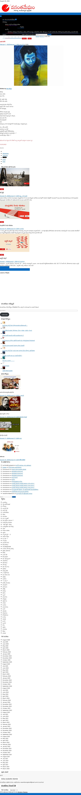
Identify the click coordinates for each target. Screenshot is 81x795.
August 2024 (6, 688)
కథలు (18, 24)
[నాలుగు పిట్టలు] (4, 363)
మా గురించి (5, 19)
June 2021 (6, 760)
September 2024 (7, 686)
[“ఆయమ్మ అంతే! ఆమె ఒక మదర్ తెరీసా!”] (4, 353)
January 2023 (6, 726)
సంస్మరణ (5, 540)
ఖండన (4, 621)
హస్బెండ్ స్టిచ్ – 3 (7, 534)
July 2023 (5, 714)
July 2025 (5, 666)
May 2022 (5, 738)
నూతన (18, 37)
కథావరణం (10, 31)
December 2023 (7, 704)
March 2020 (6, 768)
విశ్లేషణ (4, 576)
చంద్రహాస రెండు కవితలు (6, 225)
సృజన (4, 595)
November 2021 (7, 750)
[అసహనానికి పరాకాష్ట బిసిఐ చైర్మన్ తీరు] (40, 382)
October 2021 (6, 752)
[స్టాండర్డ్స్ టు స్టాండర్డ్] (40, 425)
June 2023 (6, 716)
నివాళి (4, 609)
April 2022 (5, 740)
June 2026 (6, 644)
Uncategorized (7, 546)
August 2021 (6, 756)
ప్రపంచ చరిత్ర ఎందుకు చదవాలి (19, 469)
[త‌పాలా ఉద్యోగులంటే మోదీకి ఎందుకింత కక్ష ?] (4, 333)
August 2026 (6, 640)
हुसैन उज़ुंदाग (22, 459)
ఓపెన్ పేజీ (51, 31)
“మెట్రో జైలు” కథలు (7, 524)
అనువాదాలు (5, 607)
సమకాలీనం (37, 31)
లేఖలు (4, 631)
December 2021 (7, 748)
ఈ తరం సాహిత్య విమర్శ (59, 31)
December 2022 (7, 728)
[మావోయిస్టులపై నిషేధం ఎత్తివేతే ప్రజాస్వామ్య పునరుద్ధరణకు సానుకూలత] (4, 338)
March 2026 (6, 650)
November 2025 (7, 658)
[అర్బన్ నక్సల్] (40, 243)
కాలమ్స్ (7, 29)
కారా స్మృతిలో (6, 518)
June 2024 (6, 692)
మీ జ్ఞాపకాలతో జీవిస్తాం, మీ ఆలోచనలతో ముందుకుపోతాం (25, 489)
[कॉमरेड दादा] (40, 446)
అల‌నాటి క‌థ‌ (5, 508)
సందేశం (4, 605)
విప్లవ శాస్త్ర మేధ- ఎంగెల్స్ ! (4, 414)
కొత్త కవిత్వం (68, 31)
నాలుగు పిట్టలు (6, 365)
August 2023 (6, 712)
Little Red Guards (7, 370)
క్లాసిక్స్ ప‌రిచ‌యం (6, 582)
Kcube (4, 467)
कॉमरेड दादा (2, 457)
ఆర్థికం (4, 627)
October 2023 (6, 708)
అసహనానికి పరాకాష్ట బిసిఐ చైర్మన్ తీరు (7, 392)
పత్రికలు (4, 34)
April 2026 (5, 648)
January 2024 (6, 702)
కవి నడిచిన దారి (6, 574)
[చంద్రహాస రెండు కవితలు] (40, 210)
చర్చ (21, 37)
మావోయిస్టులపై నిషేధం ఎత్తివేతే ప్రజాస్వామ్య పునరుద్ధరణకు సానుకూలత (19, 340)
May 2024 (5, 694)
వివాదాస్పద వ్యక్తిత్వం (4, 267)
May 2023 (5, 718)
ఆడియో (4, 633)
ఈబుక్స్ (4, 619)
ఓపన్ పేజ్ (5, 510)
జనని (20, 438)
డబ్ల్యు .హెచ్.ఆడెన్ (23, 196)
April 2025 (5, 672)
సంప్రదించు (33, 34)
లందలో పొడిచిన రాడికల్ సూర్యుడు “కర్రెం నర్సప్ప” (23, 483)
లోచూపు (29, 31)
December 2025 (7, 656)
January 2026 (6, 654)
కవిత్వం (7, 24)
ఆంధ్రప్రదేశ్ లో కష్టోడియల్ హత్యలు (24, 493)
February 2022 (7, 744)
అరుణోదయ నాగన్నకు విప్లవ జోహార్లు (20, 491)
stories (4, 611)
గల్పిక (4, 528)
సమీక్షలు (15, 24)
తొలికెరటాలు (5, 615)
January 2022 (6, 746)
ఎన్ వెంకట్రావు (21, 261)
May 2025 (5, 670)
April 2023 (5, 720)
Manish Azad (23, 417)
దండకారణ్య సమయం (7, 522)
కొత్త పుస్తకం (5, 556)
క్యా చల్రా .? (5, 538)
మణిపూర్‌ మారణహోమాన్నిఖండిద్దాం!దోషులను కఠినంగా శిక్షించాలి (15, 269)
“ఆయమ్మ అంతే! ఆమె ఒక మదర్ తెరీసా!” (12, 355)
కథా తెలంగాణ (6, 566)
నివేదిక (4, 603)
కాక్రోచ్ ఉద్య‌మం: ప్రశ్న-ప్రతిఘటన (23, 465)
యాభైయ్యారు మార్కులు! (17, 471)
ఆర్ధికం (33, 31)
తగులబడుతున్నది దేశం (17, 481)
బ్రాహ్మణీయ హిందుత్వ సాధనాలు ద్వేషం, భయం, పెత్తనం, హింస (17, 330)
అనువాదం (5, 597)
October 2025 (6, 660)
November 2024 (7, 682)
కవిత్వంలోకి (16, 31)
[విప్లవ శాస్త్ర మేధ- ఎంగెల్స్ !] (40, 403)
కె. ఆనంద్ (21, 395)
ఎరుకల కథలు (6, 536)
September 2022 (7, 734)
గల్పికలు (22, 26)
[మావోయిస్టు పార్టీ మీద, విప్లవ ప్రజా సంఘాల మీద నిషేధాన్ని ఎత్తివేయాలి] (4, 348)
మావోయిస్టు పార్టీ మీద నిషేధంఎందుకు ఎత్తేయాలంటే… (15, 325)
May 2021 (5, 762)
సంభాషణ (5, 629)
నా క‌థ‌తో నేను (6, 572)
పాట (4, 625)
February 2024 (7, 700)
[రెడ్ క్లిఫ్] (40, 177)
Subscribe (4, 314)
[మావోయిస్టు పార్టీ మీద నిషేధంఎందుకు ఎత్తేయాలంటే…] (4, 323)
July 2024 (5, 690)
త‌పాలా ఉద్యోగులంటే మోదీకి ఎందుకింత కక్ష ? (13, 335)
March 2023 (6, 722)
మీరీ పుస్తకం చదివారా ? (8, 520)
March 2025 (6, 674)
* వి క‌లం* (5, 580)
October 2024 (6, 684)
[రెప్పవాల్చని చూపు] (4, 358)
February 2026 (7, 652)
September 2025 (7, 662)
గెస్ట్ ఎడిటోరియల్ (6, 504)
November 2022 (7, 730)
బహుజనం (21, 31)
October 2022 (6, 732)
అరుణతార (7, 37)
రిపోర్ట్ (4, 588)
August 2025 (6, 664)
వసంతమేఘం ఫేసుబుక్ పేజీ (8, 785)
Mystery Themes (22, 792)
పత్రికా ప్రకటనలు (26, 34)
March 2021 (6, 766)
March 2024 (6, 698)
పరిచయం (5, 516)
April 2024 (5, 696)
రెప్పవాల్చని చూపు (8, 360)
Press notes (6, 530)
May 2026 (5, 646)
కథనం (25, 31)
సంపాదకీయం (11, 19)
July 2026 (5, 642)
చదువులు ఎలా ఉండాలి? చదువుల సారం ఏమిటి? (13, 345)
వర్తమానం (5, 601)
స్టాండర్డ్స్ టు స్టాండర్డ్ (3, 435)
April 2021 (5, 764)
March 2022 (6, 742)
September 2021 (7, 754)
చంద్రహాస (21, 228)
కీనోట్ (4, 552)
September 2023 (7, 710)
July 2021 (5, 758)
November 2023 (7, 706)
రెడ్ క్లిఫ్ (2, 192)
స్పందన (4, 623)
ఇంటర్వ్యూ (5, 502)
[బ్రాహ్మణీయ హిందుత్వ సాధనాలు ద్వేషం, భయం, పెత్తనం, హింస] (4, 328)
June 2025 (6, 668)
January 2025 (6, 678)
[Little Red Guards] (4, 368)
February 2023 (7, 724)
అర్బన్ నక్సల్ (3, 258)
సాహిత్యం (5, 22)
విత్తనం (13, 479)
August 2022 (6, 736)
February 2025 (7, 676)
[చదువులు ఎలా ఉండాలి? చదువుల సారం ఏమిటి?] (4, 343)
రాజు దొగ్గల (22, 44)
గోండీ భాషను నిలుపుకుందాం (14, 467)
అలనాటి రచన (75, 31)
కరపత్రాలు (5, 613)
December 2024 (7, 680)
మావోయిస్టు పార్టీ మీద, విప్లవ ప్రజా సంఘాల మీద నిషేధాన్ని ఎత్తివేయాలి (19, 350)
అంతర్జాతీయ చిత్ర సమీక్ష (8, 526)
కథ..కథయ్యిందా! (44, 31)
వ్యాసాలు (11, 24)
